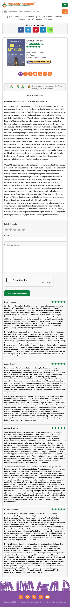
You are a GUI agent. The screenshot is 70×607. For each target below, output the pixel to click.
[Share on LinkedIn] (43, 30)
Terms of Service (59, 602)
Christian (48, 17)
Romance (38, 19)
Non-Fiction (25, 19)
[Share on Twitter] (28, 30)
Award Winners (15, 17)
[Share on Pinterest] (36, 30)
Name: (6, 235)
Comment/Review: (12, 245)
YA (39, 17)
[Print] (50, 30)
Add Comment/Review (17, 293)
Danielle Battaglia (36, 43)
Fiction (59, 17)
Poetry (49, 19)
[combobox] (35, 11)
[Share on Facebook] (21, 30)
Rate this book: (10, 224)
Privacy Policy (43, 602)
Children (30, 17)
